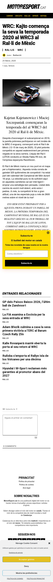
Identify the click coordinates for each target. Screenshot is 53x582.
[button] (49, 543)
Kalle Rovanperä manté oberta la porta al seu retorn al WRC (24, 345)
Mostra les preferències (26, 573)
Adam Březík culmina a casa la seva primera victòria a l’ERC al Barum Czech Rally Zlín (26, 330)
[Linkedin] (21, 73)
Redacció (17, 55)
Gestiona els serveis (16, 553)
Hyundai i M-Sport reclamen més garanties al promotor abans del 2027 (24, 372)
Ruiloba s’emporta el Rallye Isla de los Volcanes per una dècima (25, 357)
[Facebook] (4, 73)
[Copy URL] (27, 73)
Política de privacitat (26, 481)
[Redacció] (4, 55)
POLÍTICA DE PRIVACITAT (36, 579)
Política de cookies (26, 484)
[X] (16, 73)
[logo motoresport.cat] (26, 6)
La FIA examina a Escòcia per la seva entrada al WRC (23, 316)
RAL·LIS (5, 309)
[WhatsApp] (10, 73)
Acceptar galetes (26, 559)
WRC (20, 50)
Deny (26, 566)
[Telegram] (33, 73)
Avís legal (26, 488)
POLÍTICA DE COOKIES (15, 579)
